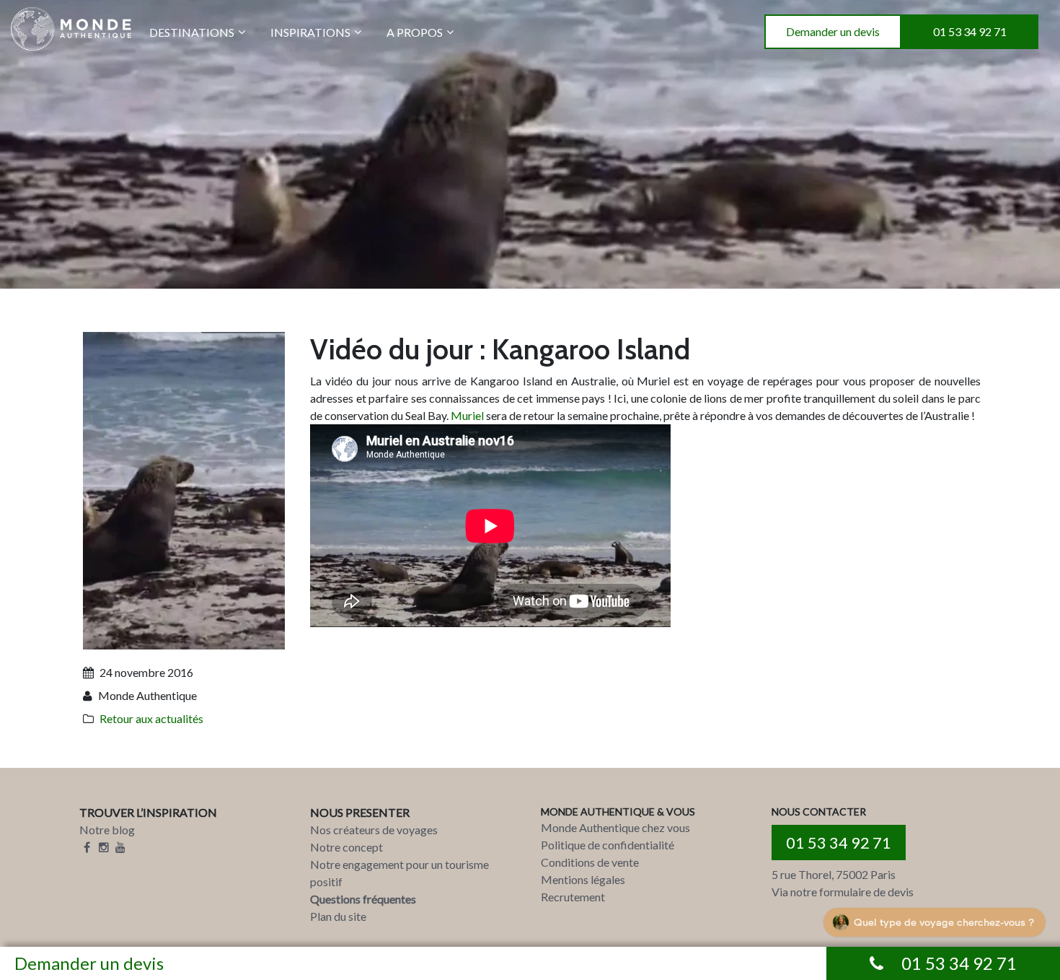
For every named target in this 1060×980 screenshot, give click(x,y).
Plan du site (338, 916)
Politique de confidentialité (607, 845)
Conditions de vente (590, 862)
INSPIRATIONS (310, 32)
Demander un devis (833, 31)
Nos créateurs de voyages (374, 829)
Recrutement (573, 897)
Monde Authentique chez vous (615, 827)
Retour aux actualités (151, 718)
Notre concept (346, 847)
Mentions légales (583, 879)
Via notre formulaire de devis (843, 891)
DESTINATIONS (191, 32)
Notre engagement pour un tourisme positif (399, 872)
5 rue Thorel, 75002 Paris (834, 874)
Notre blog (107, 829)
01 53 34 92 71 (970, 31)
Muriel (467, 415)
